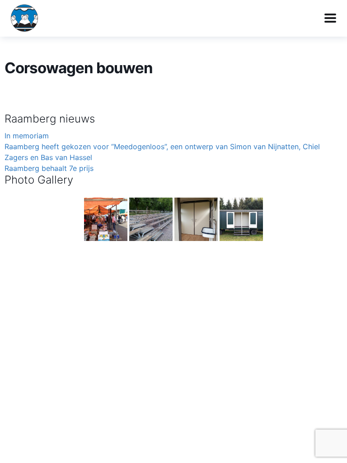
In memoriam (27, 135)
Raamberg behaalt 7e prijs (49, 168)
